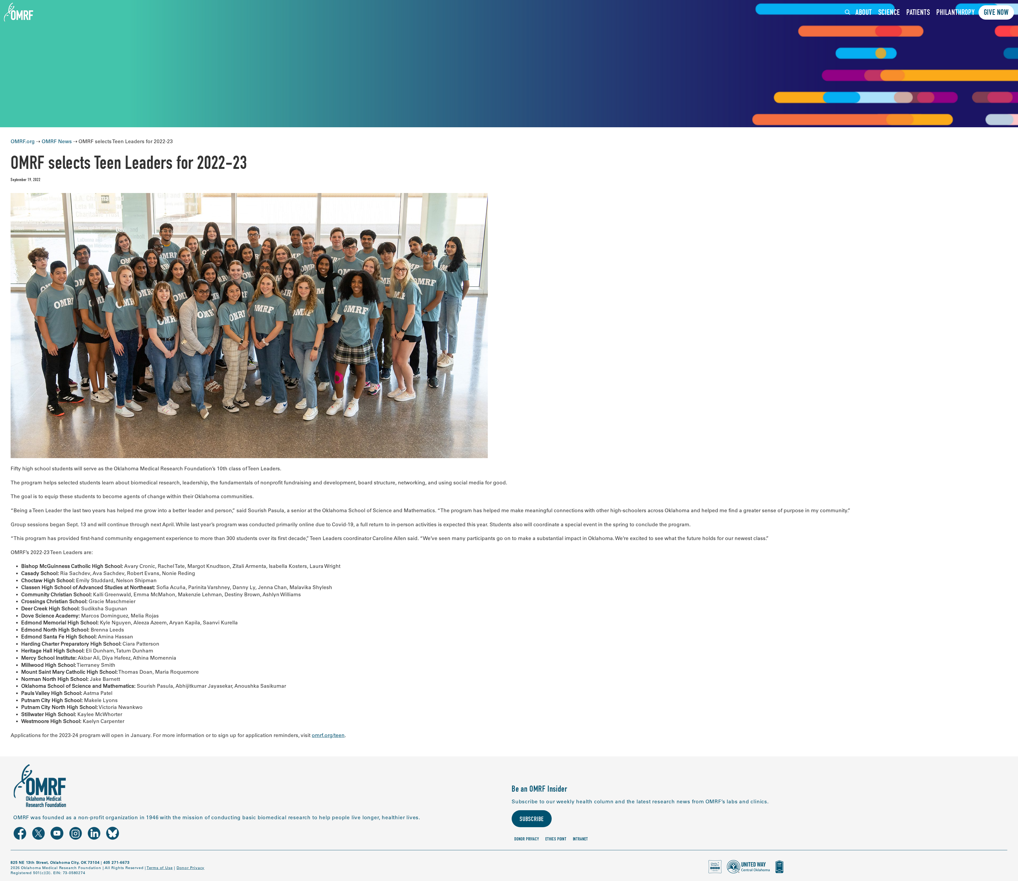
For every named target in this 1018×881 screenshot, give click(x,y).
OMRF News (57, 141)
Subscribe (532, 820)
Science (889, 13)
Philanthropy (955, 13)
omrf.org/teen (328, 735)
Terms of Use (160, 867)
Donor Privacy (526, 839)
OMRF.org (23, 141)
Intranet (580, 839)
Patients (918, 13)
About (863, 13)
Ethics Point (556, 839)
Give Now (996, 13)
